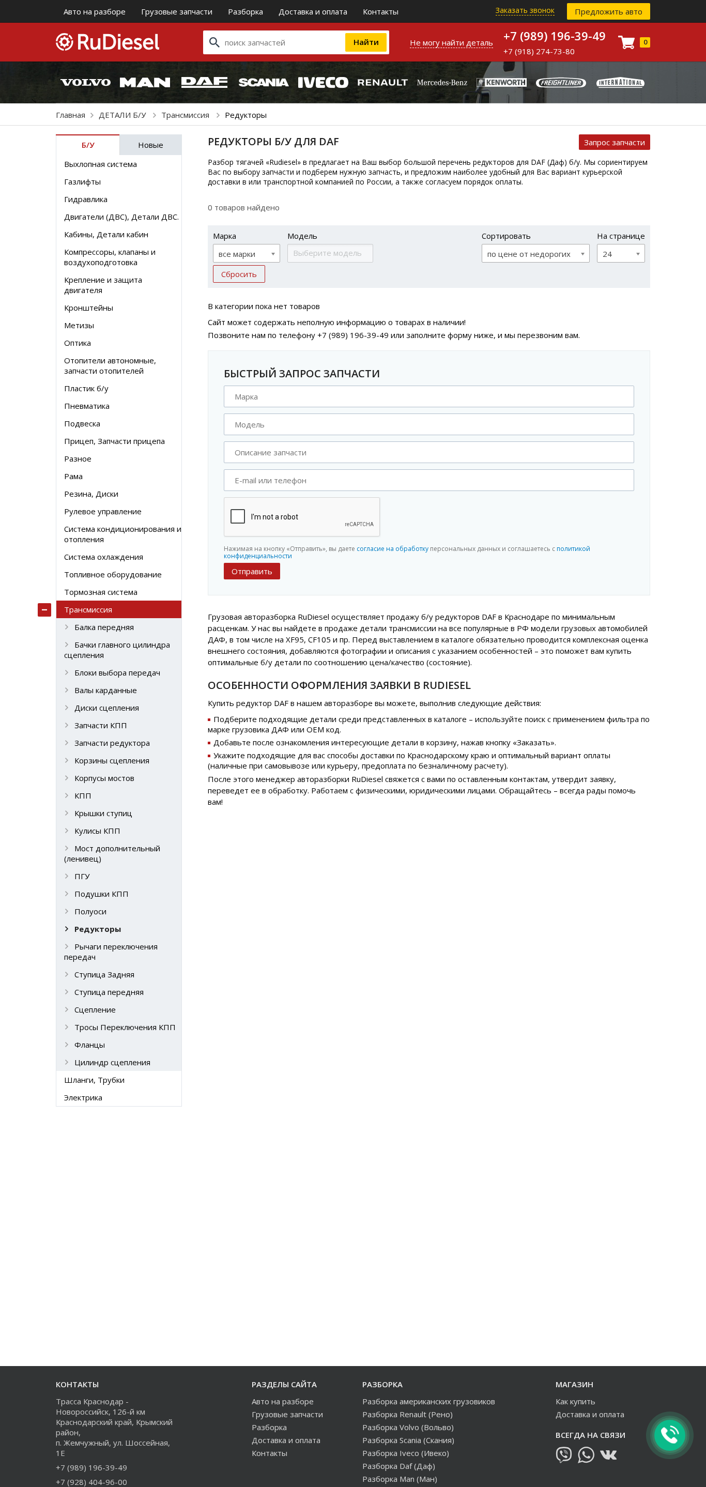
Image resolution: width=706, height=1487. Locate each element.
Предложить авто (608, 11)
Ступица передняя (109, 992)
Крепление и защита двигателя (103, 284)
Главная (70, 115)
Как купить (575, 1401)
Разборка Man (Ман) (399, 1479)
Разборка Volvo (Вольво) (408, 1427)
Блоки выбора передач (117, 672)
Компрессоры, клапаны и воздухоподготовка (110, 257)
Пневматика (87, 406)
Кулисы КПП (97, 830)
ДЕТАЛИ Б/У (123, 115)
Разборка (245, 11)
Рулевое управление (103, 511)
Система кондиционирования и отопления (122, 534)
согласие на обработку (392, 548)
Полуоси (90, 911)
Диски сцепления (106, 707)
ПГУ (81, 876)
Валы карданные (105, 690)
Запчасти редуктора (112, 743)
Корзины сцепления (111, 760)
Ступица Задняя (104, 974)
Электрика (83, 1097)
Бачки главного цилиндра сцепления (117, 649)
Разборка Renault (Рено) (407, 1414)
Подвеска (82, 423)
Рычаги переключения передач (111, 951)
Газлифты (82, 181)
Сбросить (239, 274)
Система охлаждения (103, 556)
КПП (82, 795)
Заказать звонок (525, 10)
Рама (73, 476)
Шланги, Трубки (94, 1080)
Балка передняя (104, 627)
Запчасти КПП (100, 725)
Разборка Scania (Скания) (408, 1440)
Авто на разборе (95, 11)
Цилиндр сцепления (112, 1062)
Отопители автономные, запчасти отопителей (110, 365)
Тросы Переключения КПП (125, 1027)
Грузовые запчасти (176, 11)
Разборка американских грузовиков (428, 1401)
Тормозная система (100, 592)
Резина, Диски (91, 493)
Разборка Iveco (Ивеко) (405, 1453)
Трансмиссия (186, 115)
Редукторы (97, 929)
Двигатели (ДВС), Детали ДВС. (121, 216)
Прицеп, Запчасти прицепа (114, 441)
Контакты (380, 11)
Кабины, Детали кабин (106, 234)
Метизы (79, 325)
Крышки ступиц (103, 813)
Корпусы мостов (104, 778)
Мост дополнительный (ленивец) (112, 853)
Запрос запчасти (614, 142)
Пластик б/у (86, 388)
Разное (77, 458)
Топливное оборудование (113, 574)
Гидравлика (86, 199)
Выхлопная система (100, 164)
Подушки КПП (101, 893)
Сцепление (95, 1009)
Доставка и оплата (313, 11)
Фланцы (89, 1044)
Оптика (77, 343)
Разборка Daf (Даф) (398, 1466)
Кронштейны (88, 307)
